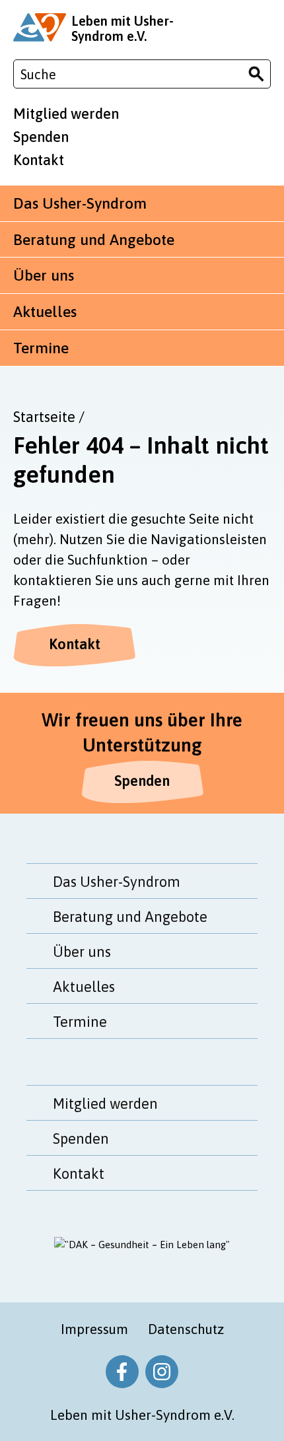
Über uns (43, 275)
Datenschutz (186, 1329)
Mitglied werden (66, 113)
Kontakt (38, 159)
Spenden (41, 136)
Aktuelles (45, 311)
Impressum (94, 1329)
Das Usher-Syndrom (80, 203)
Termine (41, 348)
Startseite (44, 416)
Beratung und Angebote (93, 239)
